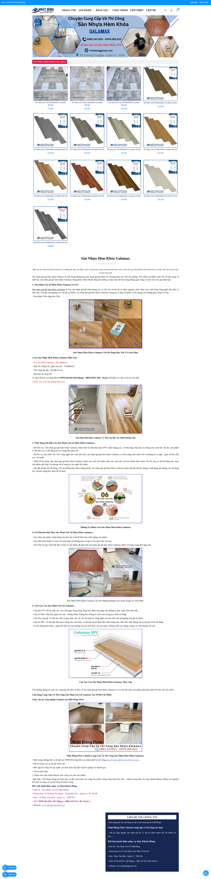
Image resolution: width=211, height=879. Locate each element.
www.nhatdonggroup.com (53, 805)
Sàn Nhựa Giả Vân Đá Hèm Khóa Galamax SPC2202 (123, 104)
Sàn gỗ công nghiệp (117, 833)
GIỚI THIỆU (137, 10)
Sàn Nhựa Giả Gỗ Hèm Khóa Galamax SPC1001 (51, 242)
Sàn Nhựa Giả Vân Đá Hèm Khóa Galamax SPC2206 (50, 104)
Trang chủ (204, 2)
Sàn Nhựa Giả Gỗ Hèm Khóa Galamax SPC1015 (160, 103)
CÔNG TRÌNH (120, 10)
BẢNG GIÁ (102, 10)
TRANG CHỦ (69, 10)
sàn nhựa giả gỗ (131, 760)
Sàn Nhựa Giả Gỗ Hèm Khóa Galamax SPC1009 (124, 149)
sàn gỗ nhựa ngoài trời (154, 833)
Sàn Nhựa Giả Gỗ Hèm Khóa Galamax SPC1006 (51, 196)
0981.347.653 (12, 874)
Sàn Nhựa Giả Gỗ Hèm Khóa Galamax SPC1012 (87, 149)
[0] (177, 10)
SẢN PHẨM (85, 10)
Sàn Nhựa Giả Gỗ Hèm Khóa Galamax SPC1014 (51, 149)
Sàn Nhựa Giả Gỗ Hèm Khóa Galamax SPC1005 (87, 196)
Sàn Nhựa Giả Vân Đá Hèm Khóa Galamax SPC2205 (87, 104)
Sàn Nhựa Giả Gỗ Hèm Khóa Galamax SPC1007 (160, 149)
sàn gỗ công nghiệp (114, 760)
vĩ (142, 833)
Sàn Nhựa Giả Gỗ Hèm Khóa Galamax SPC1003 (124, 196)
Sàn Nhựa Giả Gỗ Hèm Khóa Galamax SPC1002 (160, 196)
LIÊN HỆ (193, 2)
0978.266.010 (12, 867)
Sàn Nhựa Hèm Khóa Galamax (49, 62)
